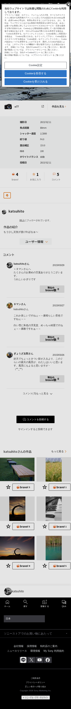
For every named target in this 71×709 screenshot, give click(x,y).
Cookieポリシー (34, 52)
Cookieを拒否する (35, 73)
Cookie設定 (35, 65)
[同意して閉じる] (68, 4)
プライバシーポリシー (42, 55)
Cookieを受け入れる (35, 81)
